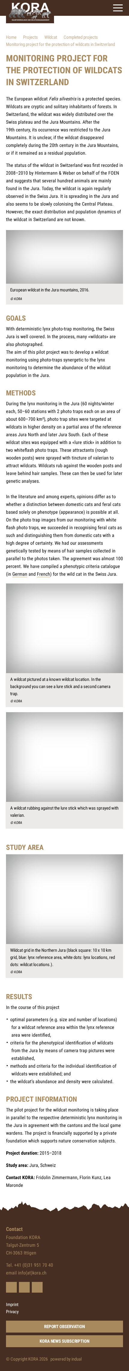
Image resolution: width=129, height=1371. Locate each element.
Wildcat (50, 37)
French (43, 574)
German (19, 574)
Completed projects (81, 37)
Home (11, 37)
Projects (30, 37)
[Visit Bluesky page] (11, 1287)
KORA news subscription (64, 1341)
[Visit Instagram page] (37, 1287)
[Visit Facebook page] (24, 1287)
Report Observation (64, 1326)
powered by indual (66, 1359)
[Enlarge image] (64, 257)
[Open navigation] (118, 7)
